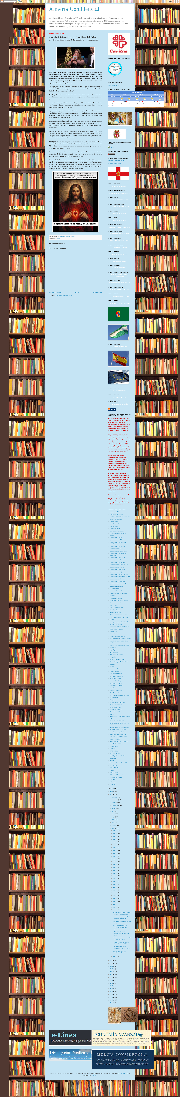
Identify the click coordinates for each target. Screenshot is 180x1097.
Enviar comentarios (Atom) (65, 295)
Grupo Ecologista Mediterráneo (119, 662)
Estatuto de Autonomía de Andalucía (120, 645)
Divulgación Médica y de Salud (119, 617)
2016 (111, 983)
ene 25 (115, 847)
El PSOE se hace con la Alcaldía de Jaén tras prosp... (120, 927)
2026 (111, 792)
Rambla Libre (114, 746)
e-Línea (112, 619)
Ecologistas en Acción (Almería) (119, 622)
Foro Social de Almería (116, 654)
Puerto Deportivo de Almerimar (119, 741)
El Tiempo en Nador (119, 390)
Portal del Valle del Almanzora (119, 737)
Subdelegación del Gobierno (118, 756)
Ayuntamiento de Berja (116, 549)
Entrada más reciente (55, 292)
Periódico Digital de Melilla (118, 729)
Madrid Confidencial (116, 690)
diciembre (115, 797)
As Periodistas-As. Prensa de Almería (118, 534)
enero (113, 828)
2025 (111, 794)
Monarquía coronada (116, 705)
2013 (111, 991)
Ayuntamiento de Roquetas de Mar (120, 576)
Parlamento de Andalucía (117, 721)
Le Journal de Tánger (116, 681)
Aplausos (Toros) (115, 528)
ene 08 (115, 893)
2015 (111, 986)
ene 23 (115, 853)
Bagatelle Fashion (115, 588)
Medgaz (112, 700)
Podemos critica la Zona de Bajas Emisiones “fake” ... (121, 943)
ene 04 (115, 904)
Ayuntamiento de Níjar (116, 572)
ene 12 (115, 881)
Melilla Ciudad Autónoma (117, 702)
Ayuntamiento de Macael (117, 567)
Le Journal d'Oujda (115, 678)
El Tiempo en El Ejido (119, 186)
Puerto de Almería (115, 739)
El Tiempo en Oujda (119, 397)
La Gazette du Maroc (116, 673)
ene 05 (115, 901)
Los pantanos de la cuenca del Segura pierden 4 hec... (122, 922)
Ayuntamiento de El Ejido (117, 557)
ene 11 (115, 884)
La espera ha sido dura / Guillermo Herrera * (120, 952)
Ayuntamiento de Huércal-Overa (119, 565)
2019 (111, 974)
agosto (114, 808)
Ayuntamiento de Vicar (116, 586)
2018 (111, 977)
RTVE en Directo (115, 751)
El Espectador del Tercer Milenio (119, 627)
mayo (113, 817)
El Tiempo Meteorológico (117, 636)
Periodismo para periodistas (118, 732)
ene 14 (115, 876)
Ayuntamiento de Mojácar (117, 569)
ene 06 (115, 898)
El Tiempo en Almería (114, 163)
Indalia (112, 666)
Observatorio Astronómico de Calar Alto (120, 717)
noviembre (115, 800)
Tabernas (124, 268)
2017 (111, 980)
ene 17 (115, 867)
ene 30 (115, 833)
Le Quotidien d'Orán (116, 683)
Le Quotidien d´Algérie (116, 685)
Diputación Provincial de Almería (119, 615)
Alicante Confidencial (116, 519)
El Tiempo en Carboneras (119, 247)
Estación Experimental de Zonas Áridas (119, 642)
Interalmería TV (114, 669)
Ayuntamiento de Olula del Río (119, 574)
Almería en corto (114, 524)
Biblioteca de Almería (116, 591)
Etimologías (113, 647)
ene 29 (115, 836)
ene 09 (115, 890)
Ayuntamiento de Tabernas (117, 581)
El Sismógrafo (114, 634)
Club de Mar (113, 605)
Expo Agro (113, 650)
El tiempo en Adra (119, 213)
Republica (113, 748)
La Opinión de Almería (116, 676)
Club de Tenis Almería (116, 607)
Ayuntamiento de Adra (116, 537)
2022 (111, 966)
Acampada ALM (114, 512)
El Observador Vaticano (117, 629)
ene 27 (115, 842)
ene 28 (115, 839)
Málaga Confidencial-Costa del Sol (120, 695)
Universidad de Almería (116, 775)
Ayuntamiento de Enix (116, 560)
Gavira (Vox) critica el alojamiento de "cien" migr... (122, 947)
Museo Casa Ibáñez (115, 712)
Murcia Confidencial (116, 709)
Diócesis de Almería (115, 612)
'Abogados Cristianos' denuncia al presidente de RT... (121, 933)
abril (113, 820)
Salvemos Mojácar (115, 753)
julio (113, 811)
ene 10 (115, 887)
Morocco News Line (116, 707)
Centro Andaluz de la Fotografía (119, 600)
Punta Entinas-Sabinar (116, 744)
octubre (114, 802)
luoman (123, 1073)
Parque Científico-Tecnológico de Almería (119, 724)
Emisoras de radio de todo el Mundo (120, 638)
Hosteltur (112, 664)
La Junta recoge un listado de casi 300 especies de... (121, 917)
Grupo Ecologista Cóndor (117, 659)
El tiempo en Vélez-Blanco (119, 234)
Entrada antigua (97, 292)
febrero (114, 825)
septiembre (115, 805)
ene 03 (115, 907)
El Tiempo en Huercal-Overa (119, 206)
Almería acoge (114, 521)
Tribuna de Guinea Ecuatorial (118, 763)
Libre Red (112, 688)
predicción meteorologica (116, 160)
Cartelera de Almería (116, 598)
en (117, 193)
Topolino (112, 760)
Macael (124, 254)
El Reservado (113, 631)
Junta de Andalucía (115, 671)
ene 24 (115, 850)
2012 (111, 994)
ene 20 (115, 862)
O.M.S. (112, 714)
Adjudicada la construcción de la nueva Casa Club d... (122, 913)
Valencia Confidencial (116, 777)
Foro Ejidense (114, 652)
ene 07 (115, 896)
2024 (111, 960)
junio (113, 814)
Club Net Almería (115, 610)
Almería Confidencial (74, 9)
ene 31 (115, 830)
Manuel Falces (114, 697)
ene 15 (115, 873)
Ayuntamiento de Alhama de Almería (118, 543)
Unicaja (112, 770)
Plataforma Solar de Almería (118, 734)
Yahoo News (113, 784)
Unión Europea (114, 772)
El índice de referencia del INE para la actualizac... (122, 938)
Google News (114, 657)
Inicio (77, 292)
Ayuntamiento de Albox (117, 540)
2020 (111, 972)
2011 (111, 997)
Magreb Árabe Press (115, 693)
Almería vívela (114, 526)
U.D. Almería (113, 765)
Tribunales (57, 238)
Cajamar (112, 595)
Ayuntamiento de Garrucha (117, 562)
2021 (111, 969)
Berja (124, 261)
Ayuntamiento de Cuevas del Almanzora (118, 554)
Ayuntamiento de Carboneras (118, 551)
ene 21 (115, 859)
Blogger (94, 1075)
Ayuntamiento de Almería (117, 546)
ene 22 (115, 856)
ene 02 (115, 910)
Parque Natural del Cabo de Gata (119, 727)
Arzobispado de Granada (117, 531)
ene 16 (115, 870)
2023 (111, 963)
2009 (111, 1003)
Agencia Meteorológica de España (120, 517)
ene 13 (115, 879)
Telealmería (113, 758)
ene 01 (115, 956)
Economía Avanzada (116, 624)
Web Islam (113, 782)
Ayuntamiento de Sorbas (117, 579)
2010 (111, 1000)
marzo (114, 822)
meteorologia (114, 227)
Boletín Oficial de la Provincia (118, 593)
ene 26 (115, 845)
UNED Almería (114, 767)
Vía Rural (112, 779)
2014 (111, 989)
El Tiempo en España (116, 200)
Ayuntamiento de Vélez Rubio (118, 584)
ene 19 (115, 864)
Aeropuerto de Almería (116, 514)
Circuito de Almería (115, 603)
